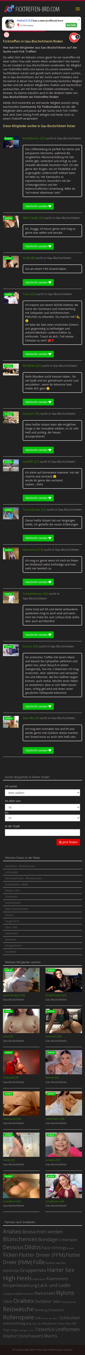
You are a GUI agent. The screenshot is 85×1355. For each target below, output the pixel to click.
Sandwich (54, 1318)
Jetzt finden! (69, 842)
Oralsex (23, 1301)
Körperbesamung (20, 1285)
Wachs (50, 1336)
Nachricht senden (36, 206)
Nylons (65, 1292)
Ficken (10, 1254)
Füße (39, 1262)
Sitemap (42, 1349)
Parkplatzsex (68, 1302)
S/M (38, 1318)
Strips (14, 1330)
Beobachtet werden (42, 1232)
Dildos (32, 1247)
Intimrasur (38, 1279)
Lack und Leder (54, 1285)
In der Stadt (12, 826)
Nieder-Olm (12, 890)
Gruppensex (33, 1270)
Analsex (12, 1231)
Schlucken (70, 1317)
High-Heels (17, 1278)
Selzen (9, 915)
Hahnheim (11, 933)
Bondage (48, 1239)
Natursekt (44, 1293)
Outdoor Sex (47, 1301)
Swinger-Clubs (26, 1330)
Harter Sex (60, 1269)
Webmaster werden (61, 1349)
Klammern (57, 1278)
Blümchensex (20, 1239)
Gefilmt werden (55, 1263)
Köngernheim (13, 945)
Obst (7, 1301)
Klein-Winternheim (16, 909)
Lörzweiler (11, 872)
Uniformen (67, 1329)
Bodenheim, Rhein (16, 884)
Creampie (67, 1239)
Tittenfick (45, 1329)
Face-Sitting (53, 1247)
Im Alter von (13, 801)
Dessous (13, 1247)
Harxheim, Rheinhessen (20, 866)
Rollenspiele (18, 1317)
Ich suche (11, 786)
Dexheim (10, 952)
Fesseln (70, 1248)
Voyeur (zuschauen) (23, 1336)
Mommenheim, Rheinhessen (23, 878)
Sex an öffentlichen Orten (48, 1323)
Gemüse (11, 1270)
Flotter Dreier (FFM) (42, 1254)
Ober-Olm (11, 927)
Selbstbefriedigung (17, 1323)
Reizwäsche (18, 1309)
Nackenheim (13, 903)
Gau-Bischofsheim (69, 138)
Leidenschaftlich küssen (18, 1294)
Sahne (45, 1318)
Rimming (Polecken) (49, 1310)
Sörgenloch (12, 921)
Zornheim (11, 896)
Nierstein (10, 939)
